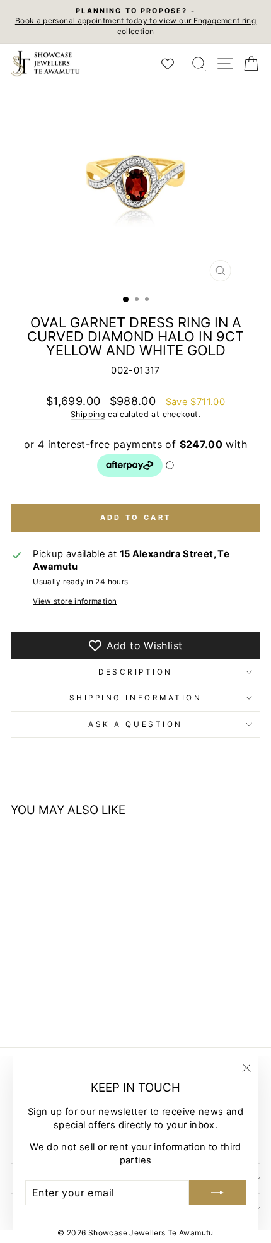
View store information (75, 601)
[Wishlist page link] (174, 63)
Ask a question (135, 724)
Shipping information (135, 697)
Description (135, 672)
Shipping (88, 414)
